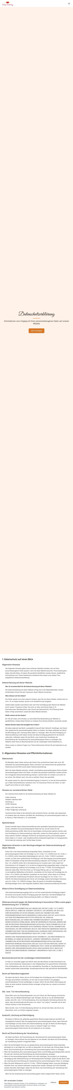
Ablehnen (53, 1082)
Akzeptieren (63, 1082)
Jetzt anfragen (36, 331)
